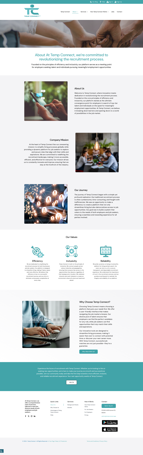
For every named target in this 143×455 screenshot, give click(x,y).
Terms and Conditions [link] (93, 441)
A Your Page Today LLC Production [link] (57, 441)
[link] (2, 451)
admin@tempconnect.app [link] (109, 416)
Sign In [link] (111, 2)
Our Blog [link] (95, 2)
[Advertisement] (39, 350)
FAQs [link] (103, 2)
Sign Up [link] (119, 2)
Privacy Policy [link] (103, 441)
